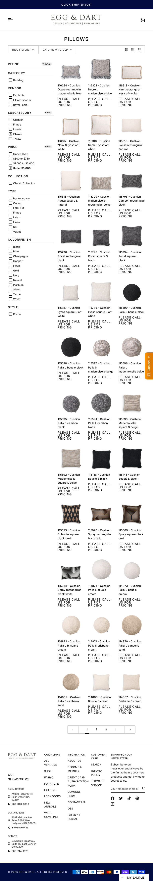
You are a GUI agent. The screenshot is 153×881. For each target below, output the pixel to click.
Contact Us (76, 802)
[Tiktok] (129, 798)
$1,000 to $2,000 (23, 163)
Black (16, 246)
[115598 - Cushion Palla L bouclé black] (71, 347)
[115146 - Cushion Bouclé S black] (101, 458)
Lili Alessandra (21, 100)
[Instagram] (112, 804)
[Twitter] (121, 798)
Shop (47, 771)
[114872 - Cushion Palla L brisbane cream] (71, 625)
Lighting (50, 790)
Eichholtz (18, 95)
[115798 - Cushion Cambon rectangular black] (132, 180)
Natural (17, 280)
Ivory (15, 275)
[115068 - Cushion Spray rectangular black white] (71, 570)
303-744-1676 (20, 851)
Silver (16, 289)
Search (96, 764)
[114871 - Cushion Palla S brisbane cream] (101, 625)
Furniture (51, 783)
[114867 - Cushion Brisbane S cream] (132, 681)
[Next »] (130, 729)
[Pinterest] (137, 798)
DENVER (13, 836)
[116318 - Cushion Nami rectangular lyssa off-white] (132, 69)
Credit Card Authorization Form (78, 781)
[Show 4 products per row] (140, 50)
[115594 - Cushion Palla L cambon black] (101, 403)
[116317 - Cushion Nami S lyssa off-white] (71, 125)
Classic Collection (23, 183)
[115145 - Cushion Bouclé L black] (132, 458)
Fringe (16, 124)
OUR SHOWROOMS (18, 777)
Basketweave (21, 198)
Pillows (17, 134)
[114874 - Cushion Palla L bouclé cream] (101, 570)
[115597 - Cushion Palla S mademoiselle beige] (101, 347)
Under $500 (20, 154)
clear (48, 112)
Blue (15, 251)
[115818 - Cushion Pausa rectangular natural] (132, 125)
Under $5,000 (21, 168)
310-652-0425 (20, 827)
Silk (14, 226)
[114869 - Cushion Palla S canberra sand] (71, 681)
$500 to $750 (21, 158)
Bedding (18, 80)
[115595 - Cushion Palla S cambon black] (71, 403)
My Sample (135, 877)
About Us (74, 760)
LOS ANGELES (16, 812)
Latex (16, 217)
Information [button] (76, 754)
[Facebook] (112, 798)
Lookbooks (52, 796)
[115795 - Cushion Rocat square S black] (101, 236)
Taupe (16, 294)
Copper (17, 261)
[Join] (142, 788)
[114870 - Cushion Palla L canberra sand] (132, 625)
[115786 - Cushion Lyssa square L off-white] (101, 291)
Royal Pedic (19, 104)
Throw (16, 138)
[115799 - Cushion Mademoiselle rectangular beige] (101, 180)
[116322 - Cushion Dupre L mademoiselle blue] (101, 69)
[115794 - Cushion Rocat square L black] (132, 236)
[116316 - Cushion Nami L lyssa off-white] (101, 125)
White (16, 299)
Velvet (16, 231)
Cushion (18, 119)
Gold (15, 270)
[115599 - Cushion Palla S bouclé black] (132, 291)
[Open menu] (14, 19)
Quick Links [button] (52, 754)
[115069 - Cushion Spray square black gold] (132, 514)
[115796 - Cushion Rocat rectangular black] (71, 236)
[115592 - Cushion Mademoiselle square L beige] (71, 458)
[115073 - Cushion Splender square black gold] (71, 514)
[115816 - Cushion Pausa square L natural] (71, 180)
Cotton (17, 203)
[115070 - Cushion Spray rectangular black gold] (101, 514)
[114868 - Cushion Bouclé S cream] (101, 681)
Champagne (20, 256)
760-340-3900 (20, 804)
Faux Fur (18, 207)
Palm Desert (16, 789)
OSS (70, 808)
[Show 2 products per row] (126, 50)
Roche (16, 314)
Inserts (17, 129)
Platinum (18, 284)
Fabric (48, 777)
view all (46, 63)
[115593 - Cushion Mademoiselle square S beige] (132, 403)
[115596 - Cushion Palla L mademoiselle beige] (132, 347)
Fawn (16, 265)
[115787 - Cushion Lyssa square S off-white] (71, 291)
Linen (16, 222)
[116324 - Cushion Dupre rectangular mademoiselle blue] (71, 69)
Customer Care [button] (98, 756)
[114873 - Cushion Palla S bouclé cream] (132, 570)
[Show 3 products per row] (132, 50)
